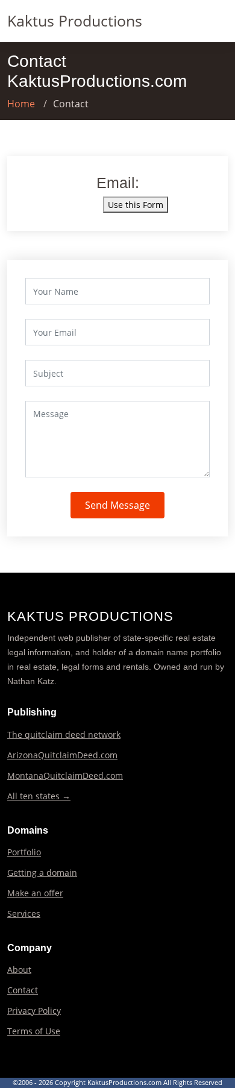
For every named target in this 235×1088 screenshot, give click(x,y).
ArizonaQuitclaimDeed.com (62, 755)
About (19, 970)
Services (23, 914)
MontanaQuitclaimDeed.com (65, 776)
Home (21, 103)
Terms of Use (33, 1031)
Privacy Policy (34, 1011)
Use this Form (135, 204)
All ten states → (38, 796)
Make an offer (35, 893)
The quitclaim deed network (64, 735)
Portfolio (24, 852)
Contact (22, 990)
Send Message (117, 505)
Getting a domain (42, 873)
